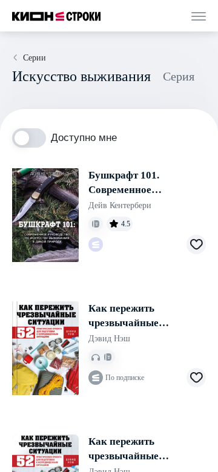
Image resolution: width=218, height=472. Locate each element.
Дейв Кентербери (119, 205)
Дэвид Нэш (109, 338)
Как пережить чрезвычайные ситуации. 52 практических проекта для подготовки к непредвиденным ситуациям (142, 316)
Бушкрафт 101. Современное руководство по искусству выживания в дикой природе (144, 183)
